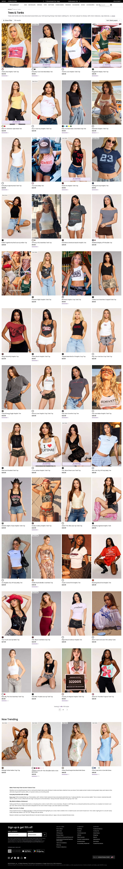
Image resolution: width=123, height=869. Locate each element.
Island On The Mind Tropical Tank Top (103, 696)
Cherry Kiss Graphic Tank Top (10, 71)
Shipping (95, 835)
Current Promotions (98, 843)
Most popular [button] (114, 20)
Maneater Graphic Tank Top (100, 128)
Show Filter (8, 20)
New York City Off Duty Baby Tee (101, 470)
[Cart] (111, 5)
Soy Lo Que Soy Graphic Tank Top (41, 128)
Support (4, 1)
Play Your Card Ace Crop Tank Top (102, 356)
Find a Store (59, 829)
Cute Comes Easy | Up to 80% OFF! (76, 1)
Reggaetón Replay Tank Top (100, 71)
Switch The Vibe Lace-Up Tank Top (72, 525)
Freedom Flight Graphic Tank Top (41, 299)
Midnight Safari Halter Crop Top (11, 770)
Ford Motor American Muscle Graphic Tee (74, 242)
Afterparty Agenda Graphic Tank (101, 525)
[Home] (14, 5)
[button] (113, 20)
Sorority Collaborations (83, 839)
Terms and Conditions (27, 840)
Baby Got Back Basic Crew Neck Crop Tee (74, 128)
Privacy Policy (38, 840)
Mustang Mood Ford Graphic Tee (101, 582)
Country (30, 831)
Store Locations (12, 1)
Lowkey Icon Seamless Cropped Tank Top (104, 299)
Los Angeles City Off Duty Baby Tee (12, 582)
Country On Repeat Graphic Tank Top (73, 696)
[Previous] (43, 1)
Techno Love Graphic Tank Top (71, 71)
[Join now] (44, 835)
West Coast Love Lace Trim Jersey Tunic (104, 639)
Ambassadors (81, 841)
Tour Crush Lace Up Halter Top (10, 639)
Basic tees (12, 797)
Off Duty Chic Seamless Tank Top (42, 242)
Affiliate (79, 835)
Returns (95, 837)
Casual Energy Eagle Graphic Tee (11, 413)
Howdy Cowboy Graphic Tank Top (41, 525)
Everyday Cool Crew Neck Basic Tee (42, 71)
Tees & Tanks (16, 12)
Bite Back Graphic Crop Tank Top (71, 299)
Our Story (79, 829)
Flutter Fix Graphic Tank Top (70, 185)
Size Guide (96, 841)
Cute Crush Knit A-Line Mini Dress (101, 770)
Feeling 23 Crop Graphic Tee (100, 185)
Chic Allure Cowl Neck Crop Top (41, 639)
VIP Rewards (59, 833)
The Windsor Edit (81, 833)
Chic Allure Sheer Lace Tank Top (71, 470)
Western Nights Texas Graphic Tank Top (13, 525)
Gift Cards (59, 831)
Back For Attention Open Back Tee (12, 128)
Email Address (12, 831)
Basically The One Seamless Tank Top (13, 696)
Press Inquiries (81, 837)
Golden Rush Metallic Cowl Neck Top (42, 582)
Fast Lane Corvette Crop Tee (70, 413)
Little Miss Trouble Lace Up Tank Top (42, 696)
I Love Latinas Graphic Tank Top (41, 470)
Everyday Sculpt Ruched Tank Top (12, 185)
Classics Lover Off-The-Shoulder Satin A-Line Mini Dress (45, 771)
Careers (79, 831)
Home (9, 9)
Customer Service (97, 829)
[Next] (79, 1)
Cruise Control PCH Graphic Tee (71, 582)
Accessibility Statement (83, 843)
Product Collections (61, 847)
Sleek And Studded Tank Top (10, 470)
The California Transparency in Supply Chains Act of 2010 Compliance (45, 863)
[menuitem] (26, 5)
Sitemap (58, 845)
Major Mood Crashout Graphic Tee (72, 639)
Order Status (96, 833)
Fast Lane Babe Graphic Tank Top (101, 413)
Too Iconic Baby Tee (38, 185)
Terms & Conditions (61, 843)
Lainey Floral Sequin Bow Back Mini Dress (73, 770)
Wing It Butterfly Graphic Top (10, 356)
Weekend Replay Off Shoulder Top (102, 242)
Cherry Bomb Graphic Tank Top (41, 356)
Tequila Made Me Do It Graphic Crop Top (74, 356)
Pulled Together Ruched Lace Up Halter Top (14, 242)
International (96, 839)
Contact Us (96, 831)
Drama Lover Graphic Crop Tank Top (42, 413)
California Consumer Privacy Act (64, 837)
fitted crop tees (28, 810)
